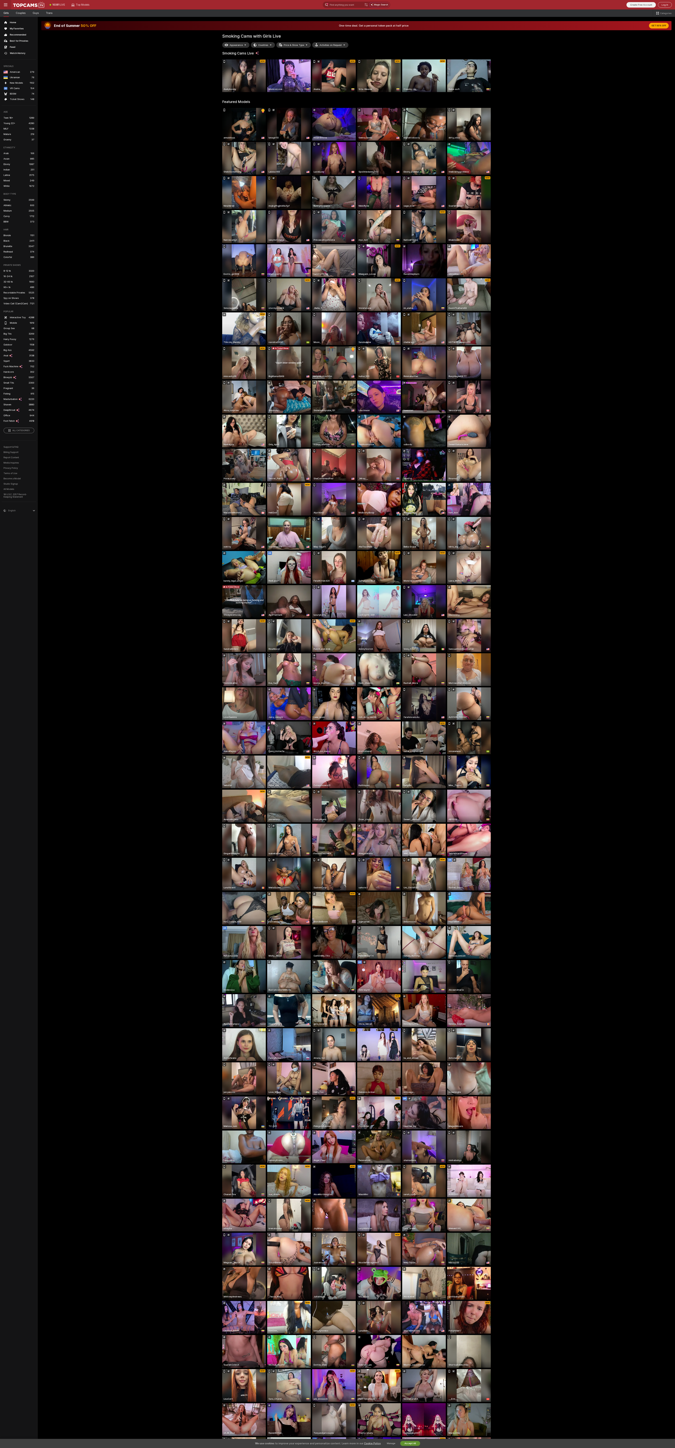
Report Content (11, 457)
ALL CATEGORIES (21, 430)
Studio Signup (11, 484)
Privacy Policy (11, 468)
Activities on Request (331, 45)
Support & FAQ (11, 447)
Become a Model (12, 478)
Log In (665, 5)
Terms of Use (10, 473)
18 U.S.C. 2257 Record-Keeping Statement (15, 495)
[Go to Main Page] (28, 4)
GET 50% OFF (658, 25)
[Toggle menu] (5, 4)
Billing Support (11, 452)
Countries (263, 45)
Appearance (236, 45)
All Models (9, 489)
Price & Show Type (294, 45)
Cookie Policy (372, 1443)
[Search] (366, 4)
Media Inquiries (11, 463)
